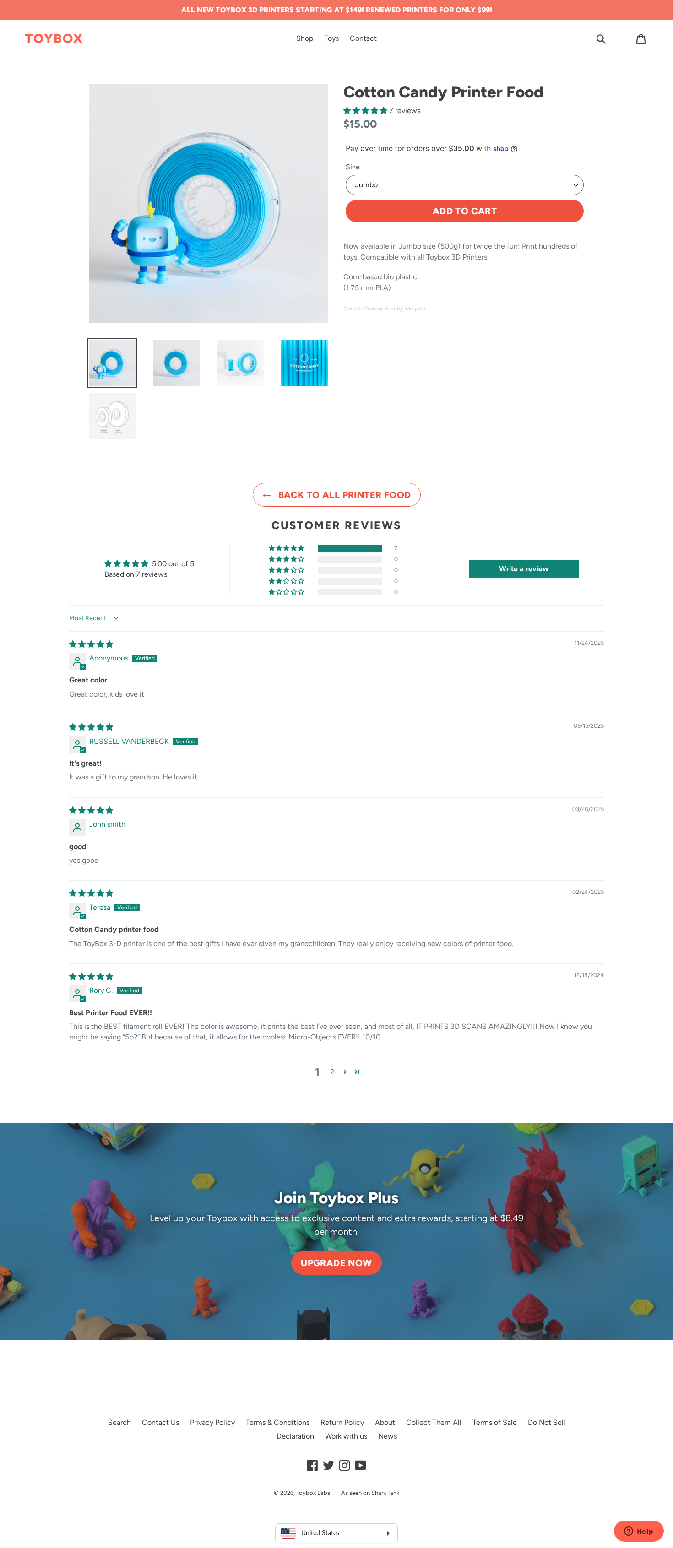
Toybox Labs (313, 1492)
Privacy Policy (212, 1422)
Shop (304, 38)
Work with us (346, 1436)
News (387, 1436)
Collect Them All (433, 1422)
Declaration (295, 1436)
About (385, 1422)
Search (119, 1422)
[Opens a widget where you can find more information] (638, 1532)
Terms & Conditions (277, 1422)
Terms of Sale (494, 1422)
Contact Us (160, 1422)
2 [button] (332, 1071)
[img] (91, 644)
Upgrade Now (336, 1262)
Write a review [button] (523, 568)
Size (353, 166)
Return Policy (342, 1422)
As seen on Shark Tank (370, 1492)
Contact (363, 38)
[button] (366, 110)
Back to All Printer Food (343, 494)
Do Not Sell (546, 1422)
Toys (331, 38)
